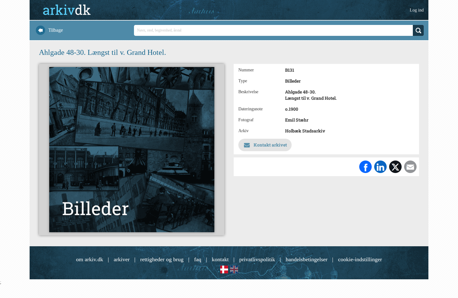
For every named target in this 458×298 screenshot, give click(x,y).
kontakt (220, 259)
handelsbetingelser (306, 259)
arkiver (122, 259)
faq (197, 259)
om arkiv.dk (89, 259)
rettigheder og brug (162, 259)
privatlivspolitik (257, 259)
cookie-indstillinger (360, 259)
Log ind (417, 10)
